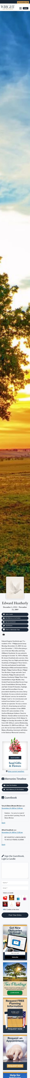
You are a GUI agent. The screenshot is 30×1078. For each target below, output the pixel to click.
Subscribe (15, 957)
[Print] (3, 635)
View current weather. (16, 771)
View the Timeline (11, 785)
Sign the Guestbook (10, 622)
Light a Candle (9, 614)
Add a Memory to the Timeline (12, 618)
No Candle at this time (11, 909)
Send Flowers (8, 625)
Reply (3, 823)
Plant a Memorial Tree (13, 629)
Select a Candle (8, 893)
